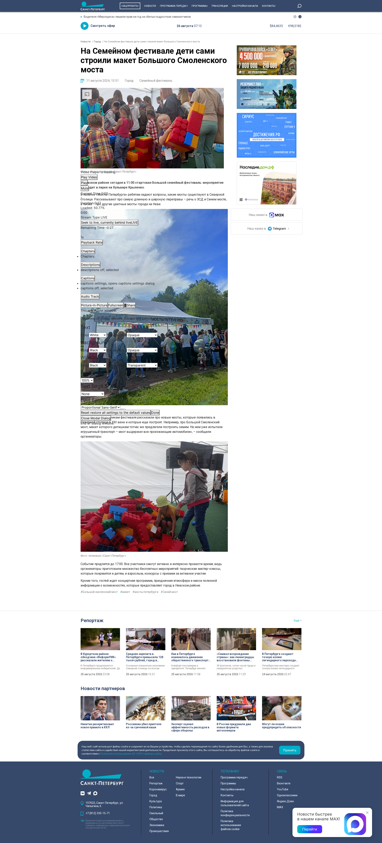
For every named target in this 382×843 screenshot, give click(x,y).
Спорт (180, 783)
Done (155, 413)
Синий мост (169, 591)
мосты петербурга (145, 591)
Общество (156, 819)
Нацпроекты (130, 5)
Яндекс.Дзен (285, 801)
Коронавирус (158, 789)
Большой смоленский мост (99, 591)
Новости (150, 5)
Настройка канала (233, 789)
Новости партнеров (103, 688)
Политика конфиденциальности (235, 813)
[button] (299, 16)
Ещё (296, 620)
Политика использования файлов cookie (231, 825)
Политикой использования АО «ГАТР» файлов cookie (130, 753)
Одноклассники (287, 795)
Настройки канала (245, 5)
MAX (280, 807)
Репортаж (92, 620)
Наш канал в (258, 215)
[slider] (152, 210)
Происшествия (159, 831)
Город (129, 81)
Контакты (268, 5)
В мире (180, 795)
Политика (155, 807)
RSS (279, 777)
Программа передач (174, 5)
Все (151, 777)
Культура (155, 801)
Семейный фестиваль (155, 81)
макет (125, 591)
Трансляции (219, 5)
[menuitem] (152, 283)
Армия (180, 789)
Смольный (156, 813)
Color (85, 335)
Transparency (116, 335)
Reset (115, 413)
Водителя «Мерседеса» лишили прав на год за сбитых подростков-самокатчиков (137, 16)
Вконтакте (283, 783)
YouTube (282, 789)
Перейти (309, 829)
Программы (200, 5)
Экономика (156, 825)
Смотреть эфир (103, 26)
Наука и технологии (188, 777)
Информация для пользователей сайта (235, 803)
